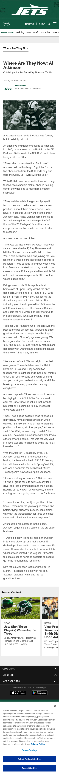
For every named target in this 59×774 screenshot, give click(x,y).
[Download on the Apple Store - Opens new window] (18, 693)
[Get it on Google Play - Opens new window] (39, 694)
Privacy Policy (38, 744)
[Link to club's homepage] (6, 22)
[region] (29, 738)
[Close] (55, 705)
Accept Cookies (29, 768)
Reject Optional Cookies (29, 759)
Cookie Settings (29, 750)
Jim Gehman (20, 85)
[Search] (49, 24)
